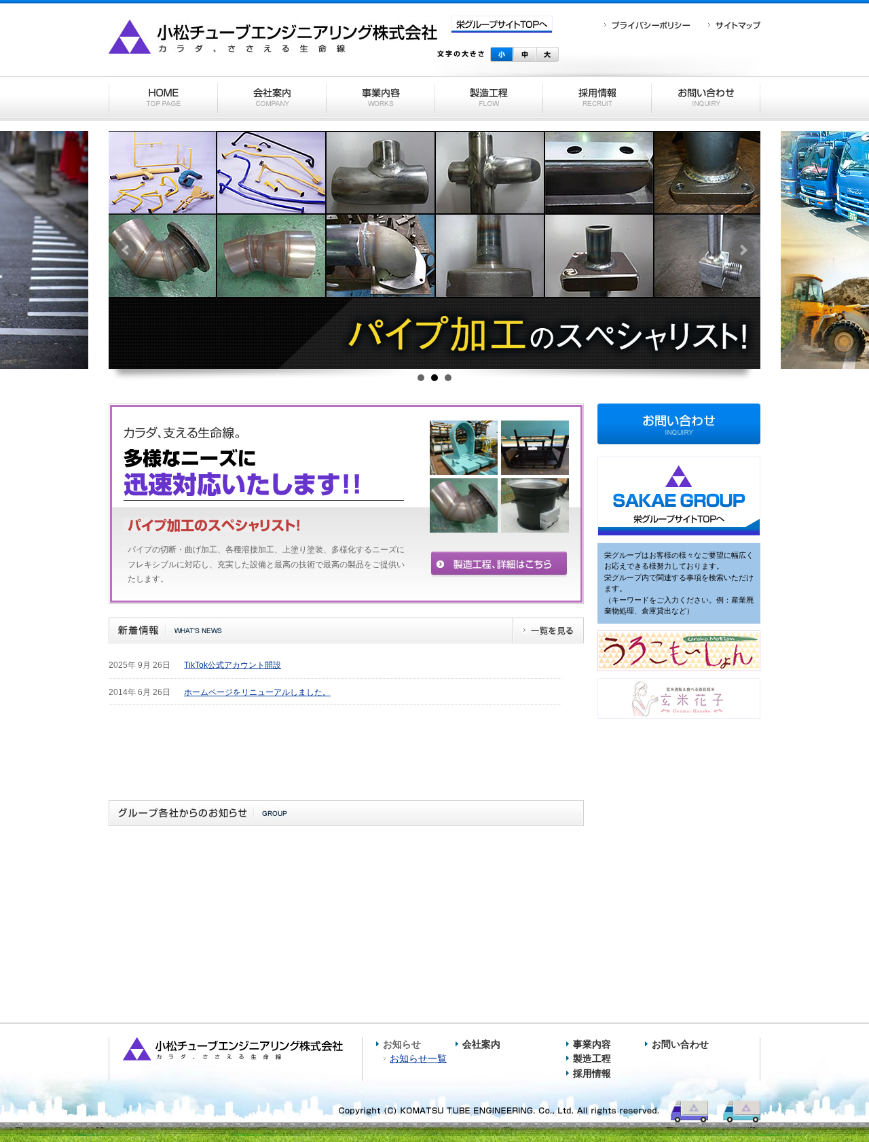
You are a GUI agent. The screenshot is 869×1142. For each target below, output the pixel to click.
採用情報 (592, 1073)
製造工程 (592, 1058)
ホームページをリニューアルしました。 (257, 692)
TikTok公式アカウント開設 (232, 665)
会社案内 (481, 1044)
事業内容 (592, 1044)
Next (743, 250)
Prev (126, 250)
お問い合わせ (680, 1044)
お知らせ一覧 (418, 1058)
